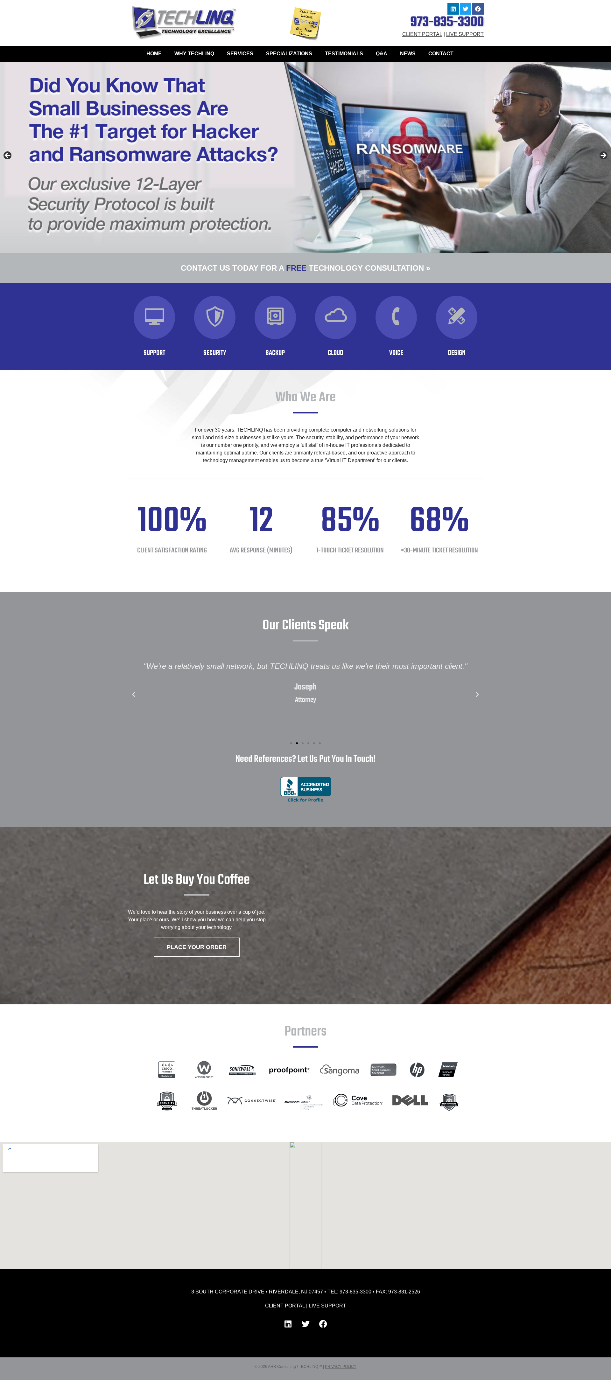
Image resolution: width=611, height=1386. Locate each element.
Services (240, 53)
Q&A (381, 53)
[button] (133, 694)
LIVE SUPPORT (465, 34)
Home (154, 53)
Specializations (289, 53)
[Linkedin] (453, 9)
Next (603, 156)
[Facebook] (478, 9)
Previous (8, 156)
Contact (440, 53)
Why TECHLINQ (194, 53)
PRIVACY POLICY (340, 1366)
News (408, 53)
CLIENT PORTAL (422, 34)
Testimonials (344, 53)
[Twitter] (465, 9)
